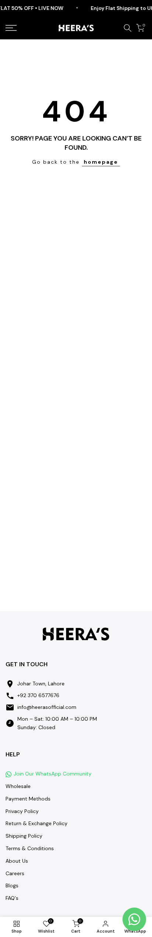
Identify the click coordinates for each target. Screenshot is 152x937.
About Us (17, 861)
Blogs (12, 885)
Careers (15, 873)
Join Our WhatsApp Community (52, 773)
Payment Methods (28, 798)
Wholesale (18, 786)
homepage (101, 162)
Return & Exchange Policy (37, 823)
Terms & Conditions (30, 848)
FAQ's (12, 898)
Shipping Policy (24, 836)
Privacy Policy (22, 811)
